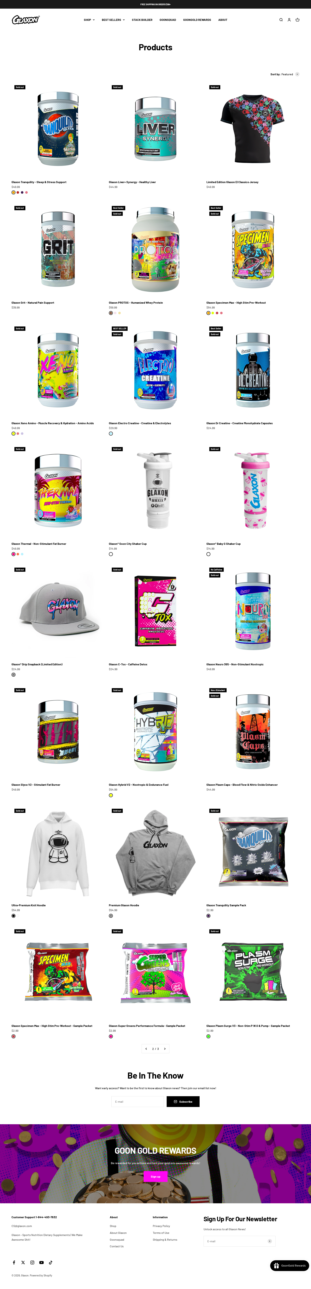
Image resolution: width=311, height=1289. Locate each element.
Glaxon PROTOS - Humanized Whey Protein (136, 302)
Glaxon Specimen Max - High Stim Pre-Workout (236, 302)
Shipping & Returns (165, 1239)
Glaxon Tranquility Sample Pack (226, 905)
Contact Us (117, 1246)
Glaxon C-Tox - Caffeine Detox (128, 664)
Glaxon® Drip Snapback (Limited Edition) (37, 664)
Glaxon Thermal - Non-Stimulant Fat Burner (39, 543)
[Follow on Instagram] (32, 1262)
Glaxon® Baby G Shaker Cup (223, 543)
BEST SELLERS (111, 19)
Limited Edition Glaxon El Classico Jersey (232, 182)
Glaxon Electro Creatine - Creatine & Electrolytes (140, 423)
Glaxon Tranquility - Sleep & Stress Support (39, 182)
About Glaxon (118, 1232)
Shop (113, 1226)
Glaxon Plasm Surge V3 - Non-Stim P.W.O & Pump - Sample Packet (248, 1025)
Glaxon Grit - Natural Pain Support (33, 302)
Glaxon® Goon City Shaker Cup (128, 543)
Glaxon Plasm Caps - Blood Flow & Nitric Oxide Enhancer (242, 784)
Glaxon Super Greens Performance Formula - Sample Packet (147, 1025)
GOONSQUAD (168, 19)
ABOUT (222, 19)
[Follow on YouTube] (41, 1262)
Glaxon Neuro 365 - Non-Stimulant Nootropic (235, 664)
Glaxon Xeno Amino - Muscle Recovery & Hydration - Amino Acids (53, 423)
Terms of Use (161, 1232)
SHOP (87, 19)
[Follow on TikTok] (50, 1262)
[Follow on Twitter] (23, 1262)
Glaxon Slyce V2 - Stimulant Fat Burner (36, 784)
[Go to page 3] (164, 1048)
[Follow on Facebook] (14, 1262)
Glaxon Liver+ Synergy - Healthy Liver (132, 182)
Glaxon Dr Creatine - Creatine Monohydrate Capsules (239, 423)
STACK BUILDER (142, 19)
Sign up (155, 1176)
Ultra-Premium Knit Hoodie (29, 905)
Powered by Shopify (41, 1275)
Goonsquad (117, 1239)
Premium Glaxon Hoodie (124, 905)
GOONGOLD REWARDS (197, 19)
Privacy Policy (161, 1226)
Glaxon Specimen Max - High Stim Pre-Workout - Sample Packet (52, 1025)
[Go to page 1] (146, 1048)
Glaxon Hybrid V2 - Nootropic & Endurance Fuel (138, 784)
